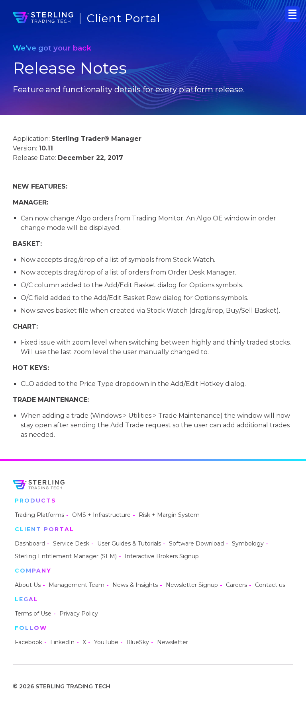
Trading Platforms (39, 514)
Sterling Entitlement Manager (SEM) (66, 556)
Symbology (248, 543)
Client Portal (124, 18)
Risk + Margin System (169, 514)
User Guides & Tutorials (129, 543)
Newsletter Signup (192, 584)
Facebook (28, 642)
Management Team (76, 584)
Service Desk (71, 543)
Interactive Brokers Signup (162, 556)
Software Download (196, 543)
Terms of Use (33, 613)
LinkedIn (62, 642)
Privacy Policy (78, 613)
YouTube (106, 642)
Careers (236, 584)
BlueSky (137, 642)
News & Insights (135, 584)
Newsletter (172, 642)
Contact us (270, 584)
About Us (28, 584)
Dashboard (30, 543)
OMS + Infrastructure (101, 514)
